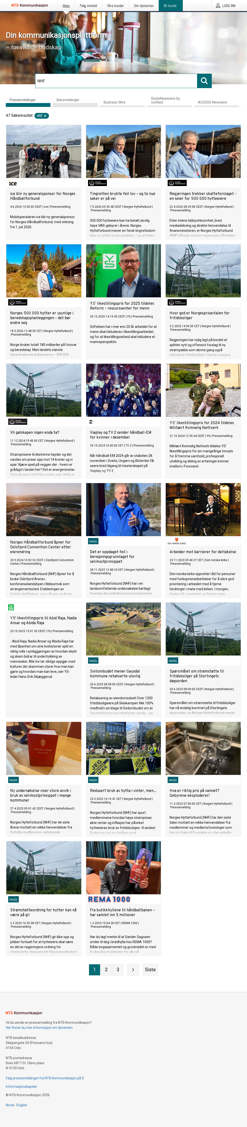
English (21, 1105)
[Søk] (204, 81)
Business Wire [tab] (114, 102)
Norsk (10, 1105)
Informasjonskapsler (21, 1086)
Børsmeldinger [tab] (68, 100)
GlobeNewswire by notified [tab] (165, 100)
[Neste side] (133, 970)
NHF (39, 115)
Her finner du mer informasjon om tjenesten (39, 1028)
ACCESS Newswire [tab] (212, 102)
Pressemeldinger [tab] (23, 100)
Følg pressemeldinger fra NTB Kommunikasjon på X (45, 1078)
